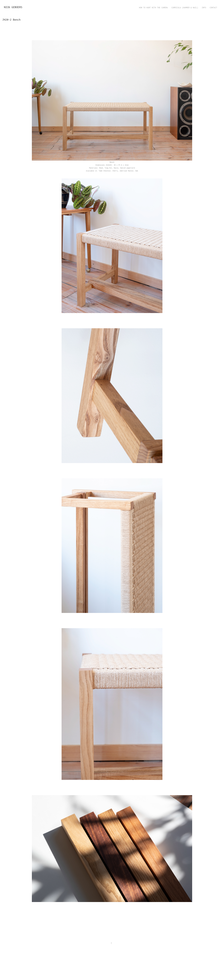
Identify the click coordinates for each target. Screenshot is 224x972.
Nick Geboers (13, 7)
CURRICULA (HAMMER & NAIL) (184, 7)
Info (204, 7)
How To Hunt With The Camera (153, 7)
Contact (213, 7)
